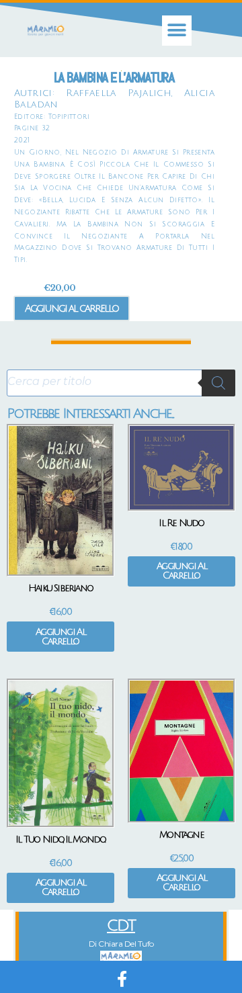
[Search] (218, 383)
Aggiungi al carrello (71, 308)
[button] (177, 30)
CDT (121, 925)
